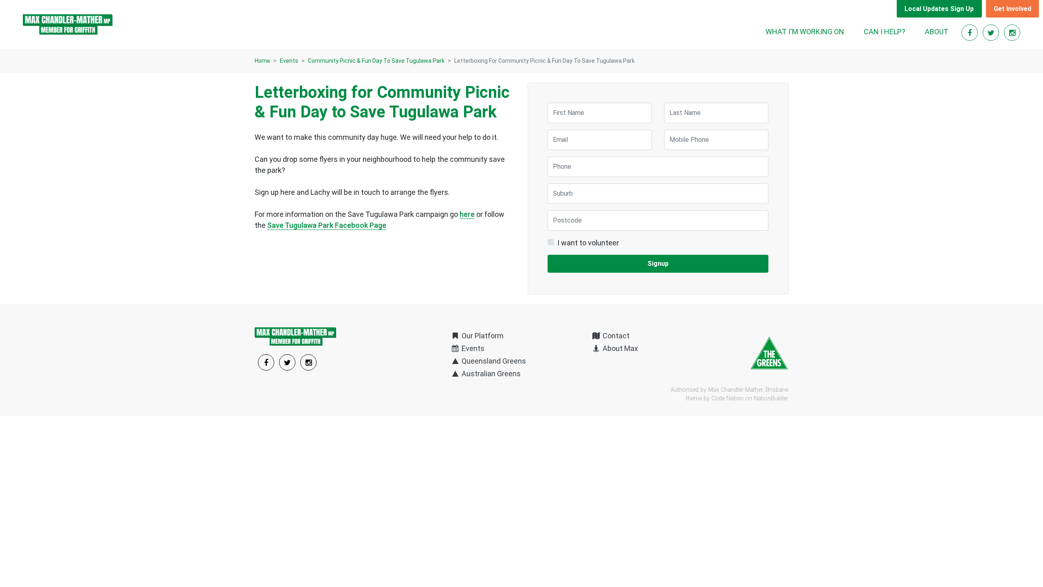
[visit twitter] (992, 33)
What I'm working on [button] (805, 31)
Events (289, 60)
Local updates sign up (939, 9)
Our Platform (482, 335)
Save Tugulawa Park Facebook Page (326, 225)
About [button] (936, 31)
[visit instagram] (1012, 33)
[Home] (67, 24)
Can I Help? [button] (884, 31)
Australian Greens (490, 373)
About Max (619, 348)
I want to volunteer (588, 242)
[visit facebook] (970, 33)
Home (262, 60)
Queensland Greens (493, 361)
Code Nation (727, 398)
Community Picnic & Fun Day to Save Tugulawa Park (376, 60)
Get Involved (1012, 9)
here (467, 214)
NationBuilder (771, 398)
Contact (615, 335)
